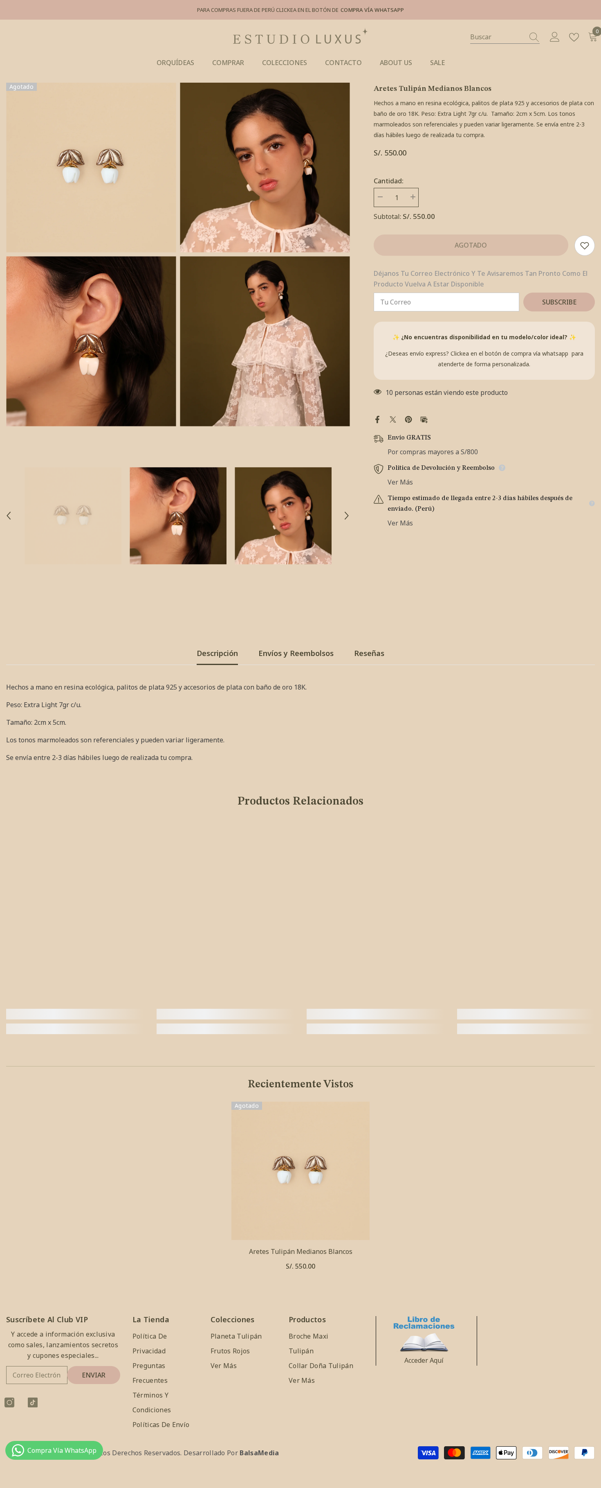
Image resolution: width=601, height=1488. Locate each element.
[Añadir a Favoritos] (584, 245)
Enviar (93, 1375)
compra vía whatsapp (539, 353)
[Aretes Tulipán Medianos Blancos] (300, 1171)
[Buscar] (505, 37)
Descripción (217, 653)
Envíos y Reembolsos (296, 653)
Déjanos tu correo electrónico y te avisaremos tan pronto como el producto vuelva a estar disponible (481, 279)
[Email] (424, 418)
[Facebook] (377, 418)
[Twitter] (393, 418)
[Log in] (555, 37)
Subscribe (559, 302)
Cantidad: (389, 180)
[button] (8, 516)
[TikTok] (32, 1402)
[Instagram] (9, 1402)
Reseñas (369, 653)
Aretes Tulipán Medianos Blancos (300, 1251)
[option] (91, 254)
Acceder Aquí (424, 1360)
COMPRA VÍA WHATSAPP (372, 10)
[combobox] (497, 36)
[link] (75, 1014)
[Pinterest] (408, 418)
